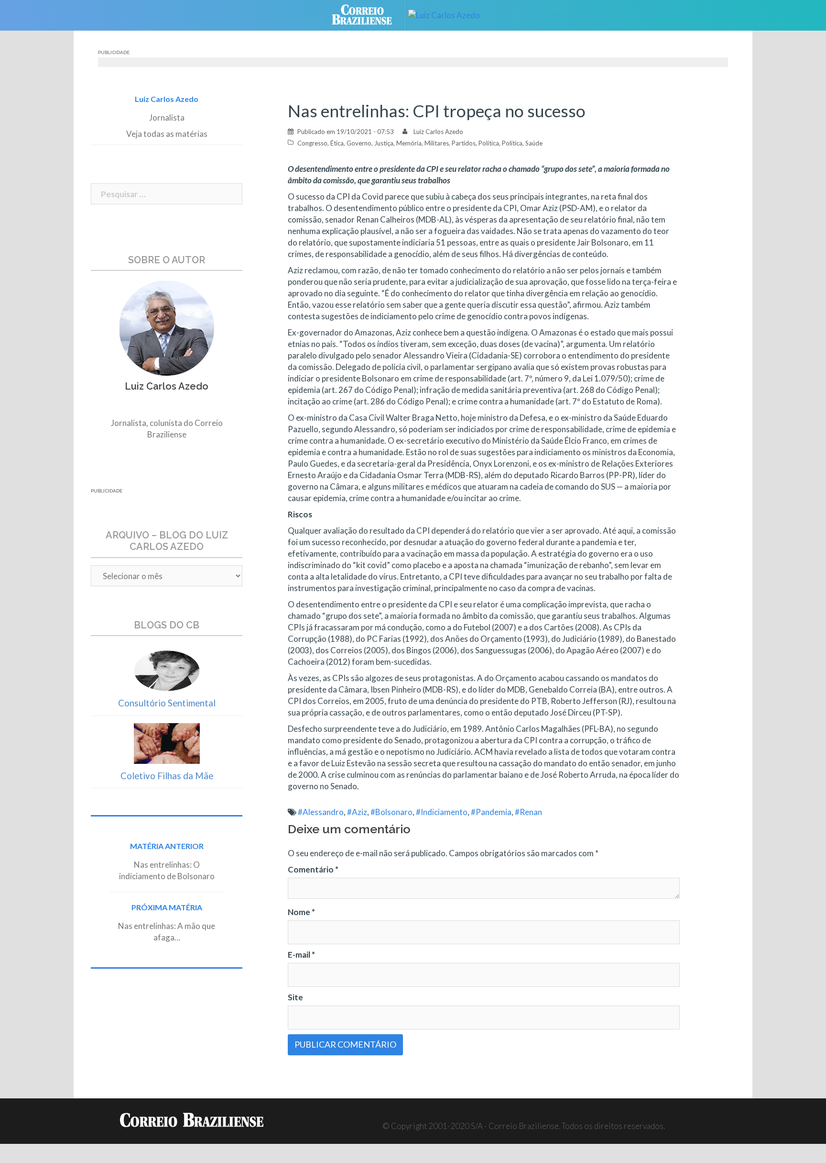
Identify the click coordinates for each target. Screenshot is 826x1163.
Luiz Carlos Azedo (438, 131)
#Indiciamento (441, 812)
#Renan (528, 812)
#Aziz (357, 812)
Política (488, 143)
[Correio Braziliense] (369, 14)
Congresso (312, 143)
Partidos (464, 143)
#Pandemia (491, 812)
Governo (359, 143)
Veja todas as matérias (166, 134)
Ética (337, 143)
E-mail (301, 955)
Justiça (383, 143)
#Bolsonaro (391, 812)
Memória (409, 143)
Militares (436, 143)
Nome (301, 912)
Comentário (313, 869)
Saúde (534, 143)
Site (295, 997)
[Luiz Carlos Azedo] (451, 14)
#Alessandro (321, 812)
